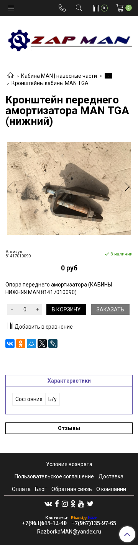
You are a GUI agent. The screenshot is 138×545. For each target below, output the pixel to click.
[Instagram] (65, 503)
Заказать (110, 309)
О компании (111, 489)
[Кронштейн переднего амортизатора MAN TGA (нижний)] (69, 188)
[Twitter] (90, 503)
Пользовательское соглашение (54, 476)
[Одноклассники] (20, 343)
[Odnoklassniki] (73, 503)
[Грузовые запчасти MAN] (69, 38)
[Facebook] (57, 503)
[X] (42, 343)
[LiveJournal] (53, 343)
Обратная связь (71, 489)
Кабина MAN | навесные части (59, 76)
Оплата (21, 489)
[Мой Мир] (31, 343)
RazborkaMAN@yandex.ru (69, 532)
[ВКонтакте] (10, 343)
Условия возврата (69, 464)
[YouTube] (81, 503)
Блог (41, 489)
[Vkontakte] (48, 503)
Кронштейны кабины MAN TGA (50, 83)
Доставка (111, 476)
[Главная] (10, 76)
